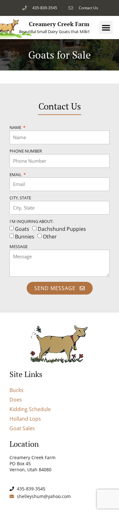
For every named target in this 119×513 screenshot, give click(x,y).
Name (16, 127)
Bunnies (24, 236)
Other (50, 236)
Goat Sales (22, 428)
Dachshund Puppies (62, 228)
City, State (20, 198)
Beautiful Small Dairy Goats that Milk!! (54, 31)
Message (19, 247)
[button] (106, 27)
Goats (22, 228)
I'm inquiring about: (31, 221)
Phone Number (26, 151)
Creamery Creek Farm (59, 24)
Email (16, 175)
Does (16, 399)
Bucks (16, 390)
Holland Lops (25, 418)
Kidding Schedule (30, 409)
